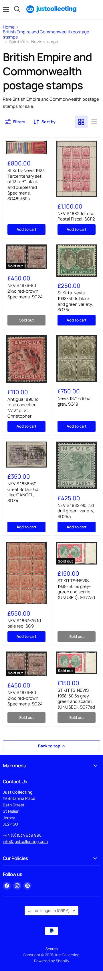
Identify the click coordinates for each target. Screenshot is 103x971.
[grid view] (81, 122)
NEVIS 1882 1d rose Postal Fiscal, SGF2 (76, 216)
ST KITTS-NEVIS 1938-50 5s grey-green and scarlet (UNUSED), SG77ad (76, 589)
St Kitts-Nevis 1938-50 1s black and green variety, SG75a (75, 301)
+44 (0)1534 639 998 (22, 835)
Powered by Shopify (51, 960)
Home (9, 27)
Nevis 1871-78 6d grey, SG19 (74, 401)
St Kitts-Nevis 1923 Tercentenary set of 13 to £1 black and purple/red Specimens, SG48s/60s (26, 184)
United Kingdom (49, 910)
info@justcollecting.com (25, 841)
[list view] (94, 122)
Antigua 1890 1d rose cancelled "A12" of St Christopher (23, 407)
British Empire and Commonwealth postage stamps (46, 34)
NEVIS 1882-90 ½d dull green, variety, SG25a (76, 510)
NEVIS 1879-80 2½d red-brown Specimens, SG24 (25, 291)
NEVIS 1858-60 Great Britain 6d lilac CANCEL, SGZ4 (22, 492)
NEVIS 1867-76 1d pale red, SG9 (24, 623)
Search (51, 948)
